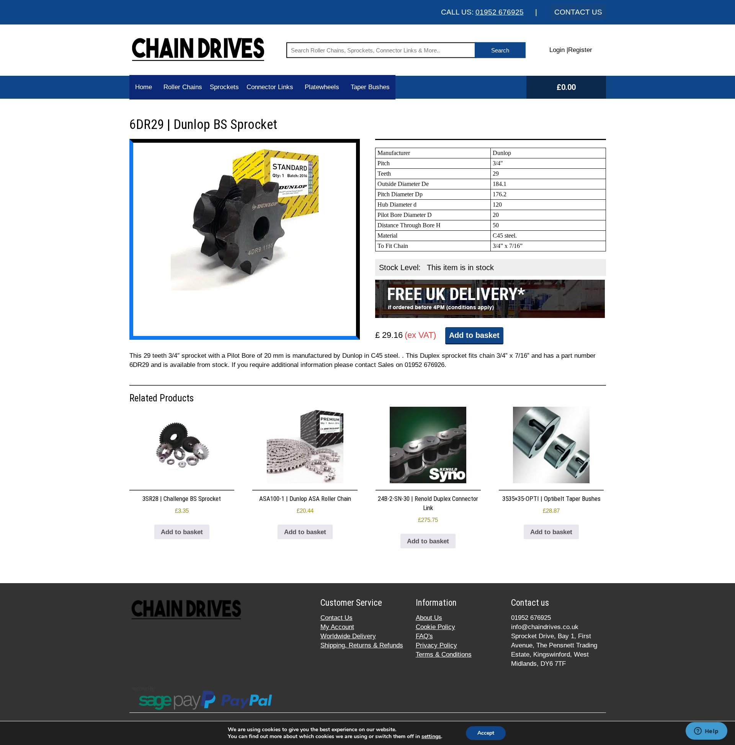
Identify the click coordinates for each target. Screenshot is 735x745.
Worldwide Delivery (348, 636)
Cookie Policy (435, 627)
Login (557, 50)
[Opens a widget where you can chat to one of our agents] (706, 731)
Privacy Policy (436, 645)
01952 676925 (499, 12)
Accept (485, 733)
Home (143, 87)
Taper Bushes (370, 87)
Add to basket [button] (182, 532)
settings (431, 736)
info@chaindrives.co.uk (544, 627)
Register (580, 50)
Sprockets (224, 87)
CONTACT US (578, 12)
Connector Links (270, 87)
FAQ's (424, 636)
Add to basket (474, 335)
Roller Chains (182, 87)
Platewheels (322, 87)
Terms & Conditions (444, 654)
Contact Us (336, 617)
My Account (337, 627)
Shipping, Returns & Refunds (361, 645)
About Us (429, 617)
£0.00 (566, 87)
